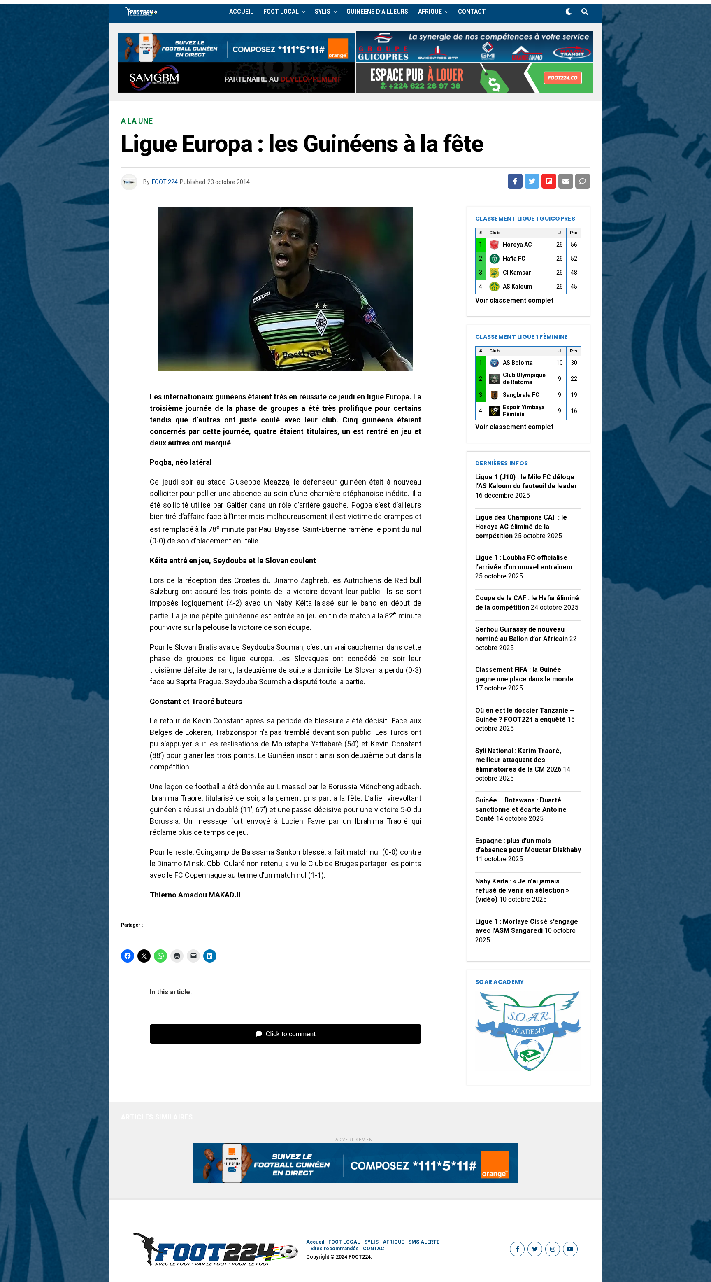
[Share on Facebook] (515, 181)
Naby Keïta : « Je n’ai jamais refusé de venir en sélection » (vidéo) (522, 890)
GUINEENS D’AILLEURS (377, 11)
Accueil (241, 11)
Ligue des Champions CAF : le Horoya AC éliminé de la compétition (521, 526)
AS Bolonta (518, 362)
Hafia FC (514, 258)
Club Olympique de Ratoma (524, 379)
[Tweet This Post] (532, 181)
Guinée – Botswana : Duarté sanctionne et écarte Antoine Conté (521, 809)
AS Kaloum (517, 286)
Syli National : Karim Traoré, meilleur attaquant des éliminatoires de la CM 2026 (518, 760)
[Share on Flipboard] (548, 181)
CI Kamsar (517, 272)
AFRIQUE (430, 11)
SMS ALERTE (423, 1242)
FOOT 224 (165, 182)
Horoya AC (517, 244)
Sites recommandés (334, 1249)
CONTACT (472, 11)
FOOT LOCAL (281, 11)
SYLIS (322, 11)
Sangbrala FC (521, 395)
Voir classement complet (514, 300)
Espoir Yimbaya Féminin (524, 411)
